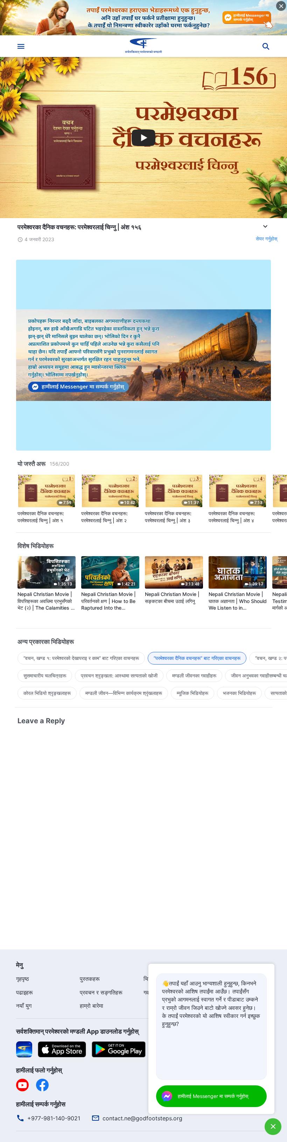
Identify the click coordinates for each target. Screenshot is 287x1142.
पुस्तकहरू (90, 978)
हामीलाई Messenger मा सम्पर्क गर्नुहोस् (213, 1096)
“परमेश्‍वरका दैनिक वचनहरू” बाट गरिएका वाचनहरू (197, 658)
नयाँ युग (23, 1005)
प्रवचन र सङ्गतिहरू (101, 992)
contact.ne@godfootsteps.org (142, 1118)
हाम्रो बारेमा (91, 1005)
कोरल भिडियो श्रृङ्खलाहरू (47, 693)
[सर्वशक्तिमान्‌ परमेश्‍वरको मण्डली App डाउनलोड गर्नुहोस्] (24, 1048)
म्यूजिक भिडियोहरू (192, 693)
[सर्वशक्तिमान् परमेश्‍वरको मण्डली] (143, 46)
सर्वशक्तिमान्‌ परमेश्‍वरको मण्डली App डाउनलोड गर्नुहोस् (77, 1031)
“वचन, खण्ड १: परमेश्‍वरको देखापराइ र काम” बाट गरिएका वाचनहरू (81, 658)
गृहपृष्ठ (22, 978)
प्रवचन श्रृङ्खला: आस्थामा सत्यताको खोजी (119, 675)
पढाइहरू (24, 992)
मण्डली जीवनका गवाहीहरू (194, 675)
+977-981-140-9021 (53, 1118)
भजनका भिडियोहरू (239, 693)
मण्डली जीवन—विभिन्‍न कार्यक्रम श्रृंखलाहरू (123, 693)
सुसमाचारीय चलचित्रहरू (44, 675)
